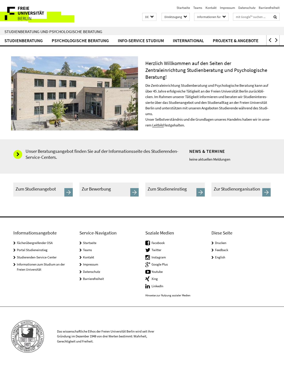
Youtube (157, 272)
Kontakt (211, 8)
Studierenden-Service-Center (37, 257)
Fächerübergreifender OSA (35, 243)
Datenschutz (246, 8)
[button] (149, 17)
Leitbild (158, 125)
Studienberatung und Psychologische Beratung (53, 31)
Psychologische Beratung (80, 40)
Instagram (159, 257)
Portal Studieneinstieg (32, 250)
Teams (197, 8)
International (188, 40)
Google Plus (160, 264)
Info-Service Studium (141, 40)
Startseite (183, 8)
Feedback (221, 250)
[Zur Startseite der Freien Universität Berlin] (37, 13)
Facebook (158, 243)
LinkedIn (157, 286)
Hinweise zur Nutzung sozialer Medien (167, 295)
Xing (155, 279)
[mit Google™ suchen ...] (275, 16)
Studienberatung (23, 40)
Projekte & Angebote (235, 40)
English (220, 257)
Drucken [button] (220, 243)
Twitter (156, 250)
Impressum (227, 8)
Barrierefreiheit (269, 8)
